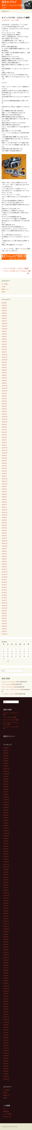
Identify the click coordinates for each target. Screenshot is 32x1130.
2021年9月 (4, 455)
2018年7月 (4, 553)
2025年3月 (4, 347)
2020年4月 (4, 499)
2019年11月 (4, 512)
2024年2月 (4, 380)
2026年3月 (4, 316)
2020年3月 (4, 502)
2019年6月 (4, 525)
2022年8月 (4, 427)
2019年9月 (4, 517)
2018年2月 (4, 566)
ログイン (5, 1109)
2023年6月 (4, 401)
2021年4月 (4, 468)
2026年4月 (4, 313)
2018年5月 (4, 559)
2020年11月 (4, 481)
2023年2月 (4, 411)
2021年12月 (4, 447)
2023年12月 (4, 385)
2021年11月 (4, 450)
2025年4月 (4, 344)
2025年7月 (4, 336)
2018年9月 (4, 548)
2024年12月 (4, 354)
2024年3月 (4, 378)
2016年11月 (4, 605)
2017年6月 (4, 587)
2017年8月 (4, 582)
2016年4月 (4, 623)
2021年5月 (4, 466)
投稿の (6, 1111)
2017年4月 (4, 592)
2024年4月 (4, 375)
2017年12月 (4, 572)
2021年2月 (4, 473)
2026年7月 (4, 305)
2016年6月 (4, 618)
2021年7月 (4, 460)
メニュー (4, 11)
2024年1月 (4, 383)
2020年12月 (4, 478)
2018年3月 (4, 564)
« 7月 (8, 661)
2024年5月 (4, 372)
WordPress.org (7, 1116)
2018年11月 (4, 543)
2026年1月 (4, 321)
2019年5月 (4, 528)
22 (24, 654)
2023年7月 (4, 398)
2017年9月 (4, 579)
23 (28, 654)
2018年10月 (4, 546)
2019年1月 (4, 538)
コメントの (7, 1114)
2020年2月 (4, 504)
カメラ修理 (16, 20)
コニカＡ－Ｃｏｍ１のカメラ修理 (10, 681)
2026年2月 (4, 318)
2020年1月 (4, 507)
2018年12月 (4, 541)
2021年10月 (4, 453)
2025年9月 (4, 331)
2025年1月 (4, 352)
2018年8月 (4, 551)
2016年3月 (4, 626)
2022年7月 (4, 429)
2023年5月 (4, 403)
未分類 (3, 292)
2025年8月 (4, 334)
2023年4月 (4, 406)
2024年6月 (4, 370)
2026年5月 (4, 310)
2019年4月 (4, 530)
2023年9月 (4, 393)
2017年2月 (4, 597)
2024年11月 (4, 357)
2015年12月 (4, 634)
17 (3, 654)
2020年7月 (4, 491)
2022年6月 (4, 432)
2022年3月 (4, 440)
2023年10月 (4, 391)
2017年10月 (4, 577)
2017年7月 (4, 585)
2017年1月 (4, 600)
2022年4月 (4, 437)
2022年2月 (4, 442)
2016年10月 (4, 608)
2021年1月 (4, 476)
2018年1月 (4, 569)
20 (16, 654)
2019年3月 (4, 533)
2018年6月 (4, 556)
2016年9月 (4, 610)
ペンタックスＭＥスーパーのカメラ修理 (16, 272)
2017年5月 (4, 590)
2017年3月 (4, 595)
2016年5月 (4, 621)
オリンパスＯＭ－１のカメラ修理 (15, 268)
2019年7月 (4, 522)
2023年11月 (4, 388)
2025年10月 (4, 328)
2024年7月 (4, 367)
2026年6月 (4, 308)
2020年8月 (4, 489)
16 (28, 651)
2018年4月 (4, 561)
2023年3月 (4, 409)
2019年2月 (4, 535)
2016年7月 (4, 616)
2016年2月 (4, 629)
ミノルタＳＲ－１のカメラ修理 (10, 694)
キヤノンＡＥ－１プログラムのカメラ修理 (12, 689)
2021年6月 (4, 463)
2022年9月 (4, 424)
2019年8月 (4, 520)
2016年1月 (4, 631)
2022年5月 (4, 434)
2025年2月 (4, 349)
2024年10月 (4, 359)
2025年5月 (4, 341)
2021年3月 (4, 471)
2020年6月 (4, 494)
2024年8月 (4, 365)
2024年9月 (4, 362)
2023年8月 (4, 396)
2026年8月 (4, 303)
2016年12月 (4, 603)
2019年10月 (4, 515)
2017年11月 (4, 574)
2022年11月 (4, 419)
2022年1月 (4, 445)
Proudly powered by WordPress (9, 1126)
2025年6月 (4, 339)
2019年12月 (4, 510)
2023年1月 (4, 414)
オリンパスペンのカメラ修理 (9, 687)
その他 (3, 286)
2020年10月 (4, 484)
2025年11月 (4, 326)
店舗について (5, 289)
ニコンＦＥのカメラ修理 (8, 684)
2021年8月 (4, 458)
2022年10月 (4, 422)
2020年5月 (4, 497)
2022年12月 (4, 416)
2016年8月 (4, 613)
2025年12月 (4, 323)
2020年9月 (4, 486)
